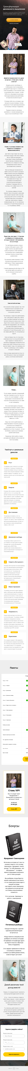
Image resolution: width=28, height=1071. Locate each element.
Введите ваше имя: (7, 1033)
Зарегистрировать (14, 1054)
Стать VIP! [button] (14, 809)
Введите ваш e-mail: (8, 1046)
